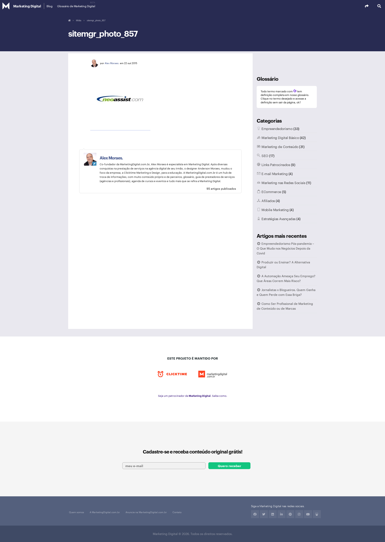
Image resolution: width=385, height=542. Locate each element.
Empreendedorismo (276, 128)
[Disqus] (160, 263)
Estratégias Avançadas (278, 218)
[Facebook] (255, 514)
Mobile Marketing (275, 209)
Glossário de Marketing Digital (76, 6)
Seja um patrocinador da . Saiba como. (192, 395)
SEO (264, 155)
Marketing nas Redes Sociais (283, 182)
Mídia (78, 20)
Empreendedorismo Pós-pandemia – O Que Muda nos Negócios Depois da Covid (285, 248)
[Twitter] (264, 514)
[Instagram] (299, 514)
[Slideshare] (317, 514)
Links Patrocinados (275, 164)
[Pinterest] (290, 514)
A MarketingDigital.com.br (105, 512)
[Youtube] (308, 514)
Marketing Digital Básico (280, 137)
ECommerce (271, 191)
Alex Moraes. (112, 63)
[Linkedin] (273, 514)
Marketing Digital (27, 6)
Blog (49, 6)
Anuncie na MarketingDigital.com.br (146, 512)
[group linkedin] (282, 514)
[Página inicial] (69, 20)
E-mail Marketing (274, 173)
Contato (176, 512)
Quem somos (76, 512)
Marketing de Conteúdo (279, 146)
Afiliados (268, 200)
